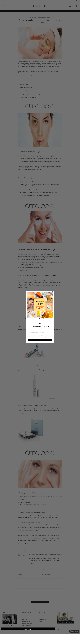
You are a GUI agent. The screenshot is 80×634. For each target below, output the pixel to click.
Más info (25, 629)
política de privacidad (45, 335)
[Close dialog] (53, 292)
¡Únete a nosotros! (40, 340)
